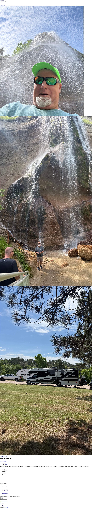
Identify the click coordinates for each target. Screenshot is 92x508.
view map (1, 461)
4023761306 (5, 464)
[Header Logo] (2, 0)
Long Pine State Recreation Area (5, 493)
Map (6, 456)
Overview (4, 456)
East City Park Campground (5, 490)
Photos (1, 5)
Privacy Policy (6, 507)
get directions (4, 461)
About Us (3, 505)
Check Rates (3, 5)
